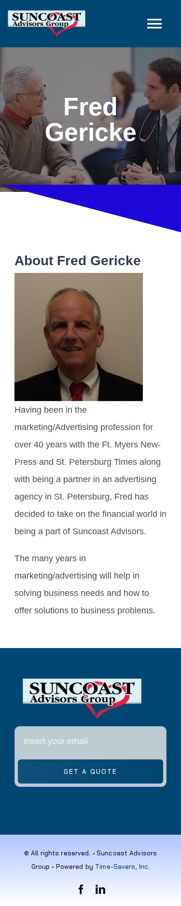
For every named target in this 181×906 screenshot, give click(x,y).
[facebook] (81, 889)
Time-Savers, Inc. (122, 866)
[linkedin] (100, 889)
